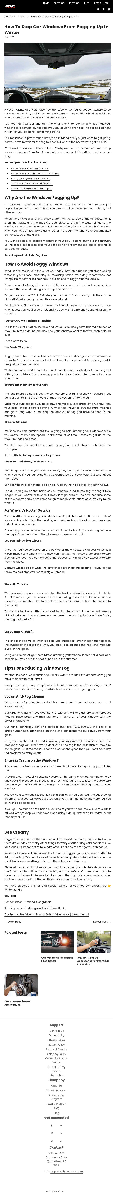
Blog (56, 1113)
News (23, 16)
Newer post (100, 921)
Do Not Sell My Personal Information (56, 1071)
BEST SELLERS (101, 3)
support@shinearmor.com (66, 1171)
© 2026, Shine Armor (55, 1191)
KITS (86, 3)
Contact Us (56, 1031)
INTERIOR (74, 3)
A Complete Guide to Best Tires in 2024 (57, 959)
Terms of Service (56, 1049)
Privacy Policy (56, 1040)
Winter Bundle (13, 889)
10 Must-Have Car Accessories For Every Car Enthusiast (93, 961)
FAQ (56, 1108)
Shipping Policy (56, 1054)
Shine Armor (9, 16)
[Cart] (108, 9)
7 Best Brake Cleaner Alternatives (17, 1003)
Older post (14, 921)
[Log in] (102, 9)
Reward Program (56, 1104)
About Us (56, 1086)
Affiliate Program (56, 1090)
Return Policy (56, 1044)
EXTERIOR (59, 3)
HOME (45, 3)
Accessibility (56, 1035)
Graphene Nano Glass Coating (30, 712)
